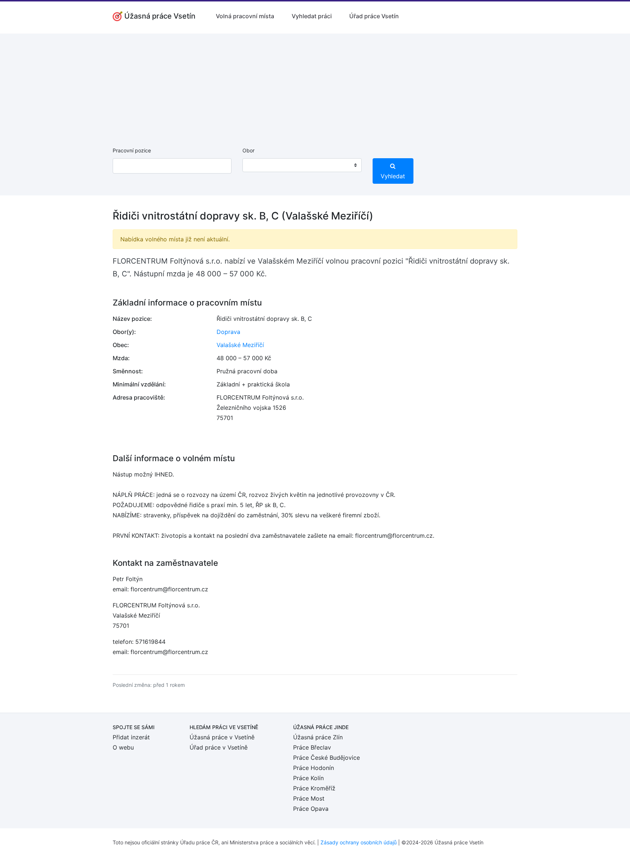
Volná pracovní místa (245, 16)
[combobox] (301, 165)
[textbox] (257, 165)
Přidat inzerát (131, 737)
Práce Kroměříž (314, 788)
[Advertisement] (315, 85)
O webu (123, 747)
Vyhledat (393, 176)
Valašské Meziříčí (240, 345)
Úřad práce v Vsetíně (219, 747)
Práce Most (308, 798)
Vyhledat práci (312, 16)
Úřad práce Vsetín (374, 16)
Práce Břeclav (312, 747)
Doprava (228, 331)
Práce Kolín (308, 778)
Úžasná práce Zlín (318, 737)
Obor (248, 150)
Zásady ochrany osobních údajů (358, 842)
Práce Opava (310, 808)
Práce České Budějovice (326, 757)
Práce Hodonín (313, 767)
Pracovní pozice (132, 150)
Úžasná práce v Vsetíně (222, 737)
